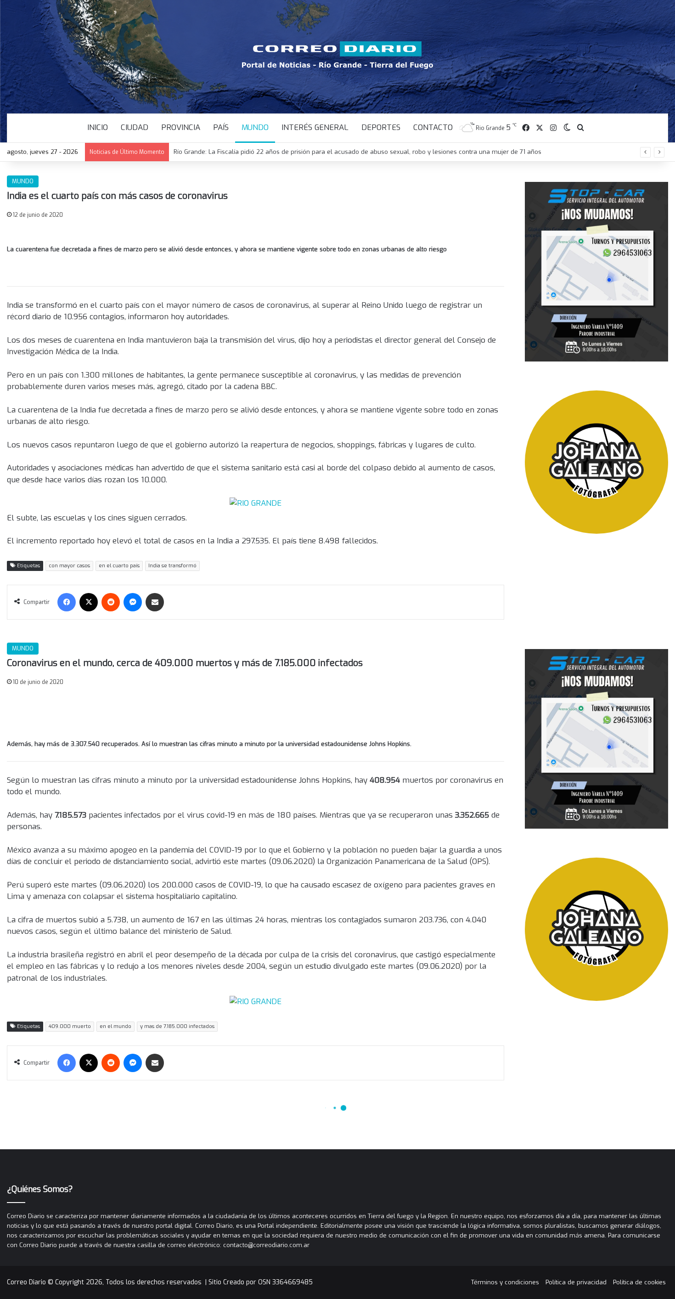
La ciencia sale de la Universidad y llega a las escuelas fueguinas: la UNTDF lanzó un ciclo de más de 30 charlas (338, 152)
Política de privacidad (576, 1282)
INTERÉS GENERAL (315, 127)
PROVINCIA (180, 127)
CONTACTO (433, 127)
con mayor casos (69, 565)
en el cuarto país (119, 565)
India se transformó (172, 565)
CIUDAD (134, 127)
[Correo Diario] (337, 55)
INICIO (97, 127)
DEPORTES (380, 127)
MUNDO (255, 127)
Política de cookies (639, 1282)
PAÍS (221, 127)
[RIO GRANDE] (255, 502)
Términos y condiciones (505, 1282)
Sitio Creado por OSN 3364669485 (260, 1282)
